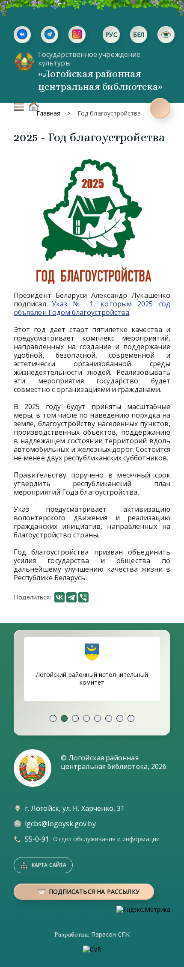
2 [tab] (64, 718)
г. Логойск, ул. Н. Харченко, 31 (75, 808)
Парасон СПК (110, 934)
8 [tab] (131, 718)
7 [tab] (119, 718)
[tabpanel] (92, 669)
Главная (33, 106)
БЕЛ (139, 34)
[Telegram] (71, 597)
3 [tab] (75, 718)
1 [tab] (53, 718)
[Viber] (83, 597)
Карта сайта (49, 865)
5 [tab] (97, 718)
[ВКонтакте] (59, 597)
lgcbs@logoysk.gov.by (60, 823)
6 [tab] (108, 718)
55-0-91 (37, 839)
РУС (111, 34)
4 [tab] (86, 718)
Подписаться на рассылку (94, 891)
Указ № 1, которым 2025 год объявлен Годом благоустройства (92, 308)
